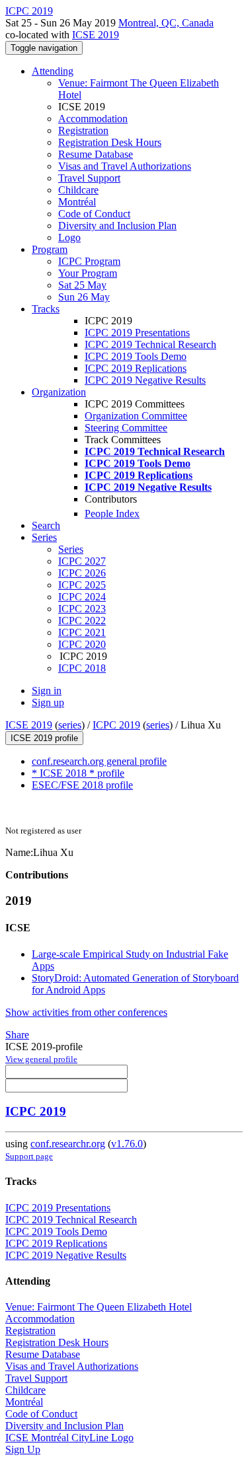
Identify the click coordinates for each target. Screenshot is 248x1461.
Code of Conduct (94, 213)
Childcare (78, 190)
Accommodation (93, 118)
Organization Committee (136, 415)
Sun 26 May (84, 297)
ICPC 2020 (82, 644)
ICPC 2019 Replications (135, 368)
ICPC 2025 (82, 584)
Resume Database (95, 154)
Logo (69, 237)
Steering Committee (126, 427)
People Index (112, 513)
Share (17, 1034)
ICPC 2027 (82, 561)
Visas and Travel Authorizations (124, 166)
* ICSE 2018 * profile (78, 773)
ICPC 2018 (82, 668)
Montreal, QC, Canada (166, 22)
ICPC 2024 (82, 596)
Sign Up (22, 1449)
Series (70, 549)
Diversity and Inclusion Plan (117, 225)
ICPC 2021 (82, 632)
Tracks (46, 308)
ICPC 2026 (82, 573)
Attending (52, 71)
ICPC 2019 (116, 724)
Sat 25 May (82, 285)
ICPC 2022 (82, 620)
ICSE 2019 (95, 34)
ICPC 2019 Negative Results (145, 380)
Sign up (48, 702)
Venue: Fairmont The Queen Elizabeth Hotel (98, 1306)
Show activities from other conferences (86, 1012)
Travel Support (89, 178)
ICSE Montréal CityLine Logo (69, 1437)
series (69, 724)
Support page (29, 1156)
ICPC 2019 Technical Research (150, 344)
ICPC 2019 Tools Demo (135, 356)
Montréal (77, 201)
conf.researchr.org (67, 1143)
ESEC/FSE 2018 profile (82, 785)
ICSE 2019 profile (44, 738)
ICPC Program (89, 261)
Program (49, 249)
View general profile (41, 1059)
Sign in (47, 690)
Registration (83, 130)
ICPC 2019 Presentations (137, 332)
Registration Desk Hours (109, 142)
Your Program (87, 273)
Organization (59, 392)
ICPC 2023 (82, 608)
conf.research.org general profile (99, 761)
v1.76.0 (127, 1143)
